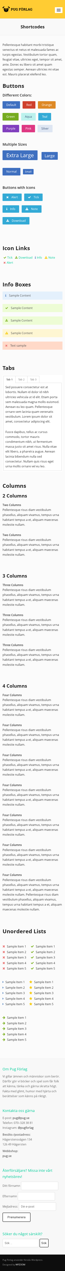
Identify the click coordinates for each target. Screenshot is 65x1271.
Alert (10, 263)
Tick (9, 258)
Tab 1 (9, 379)
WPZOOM (20, 1264)
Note (51, 258)
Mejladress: (11, 1206)
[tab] (10, 379)
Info (39, 258)
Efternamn (10, 1196)
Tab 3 (33, 379)
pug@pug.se (21, 1118)
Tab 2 (21, 379)
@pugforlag (26, 1128)
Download (25, 258)
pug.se (7, 1156)
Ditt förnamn (11, 1186)
